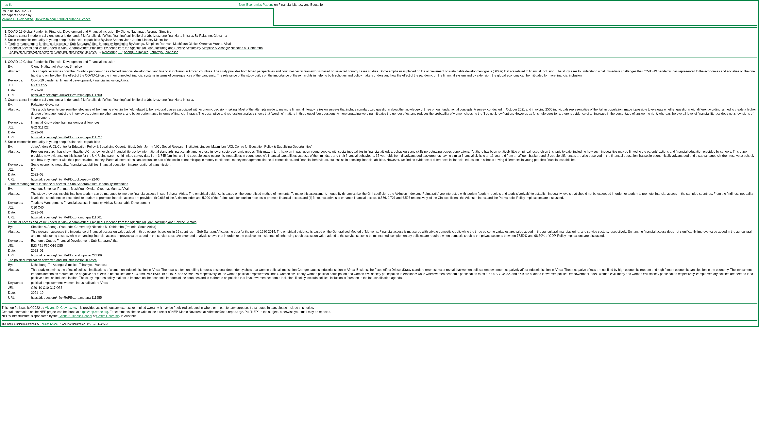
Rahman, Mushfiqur (173, 43)
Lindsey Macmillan (155, 40)
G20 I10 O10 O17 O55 (46, 287)
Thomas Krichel (49, 323)
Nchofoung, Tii (112, 52)
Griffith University (108, 316)
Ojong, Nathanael (133, 31)
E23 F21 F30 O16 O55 (47, 245)
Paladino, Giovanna (213, 35)
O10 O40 (37, 207)
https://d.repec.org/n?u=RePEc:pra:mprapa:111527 (66, 137)
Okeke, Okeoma (200, 43)
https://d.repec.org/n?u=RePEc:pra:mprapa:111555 (66, 297)
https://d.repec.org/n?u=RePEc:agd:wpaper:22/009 (66, 255)
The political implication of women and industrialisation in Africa (52, 52)
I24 (33, 169)
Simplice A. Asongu (215, 48)
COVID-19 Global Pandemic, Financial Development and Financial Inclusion (61, 31)
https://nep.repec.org (94, 312)
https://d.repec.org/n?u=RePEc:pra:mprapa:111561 (66, 217)
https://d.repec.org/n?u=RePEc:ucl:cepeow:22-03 (65, 179)
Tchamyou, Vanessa (164, 52)
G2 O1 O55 (39, 85)
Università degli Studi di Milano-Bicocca (63, 19)
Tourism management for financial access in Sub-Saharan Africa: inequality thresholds (68, 43)
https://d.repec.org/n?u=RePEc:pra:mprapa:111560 (66, 95)
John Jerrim (132, 40)
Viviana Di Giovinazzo (17, 19)
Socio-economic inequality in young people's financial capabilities (54, 40)
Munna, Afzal (222, 43)
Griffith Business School (75, 316)
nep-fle (7, 4)
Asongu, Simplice (159, 31)
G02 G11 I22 (40, 127)
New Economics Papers (256, 4)
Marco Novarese (190, 312)
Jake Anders (114, 40)
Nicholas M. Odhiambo (247, 48)
